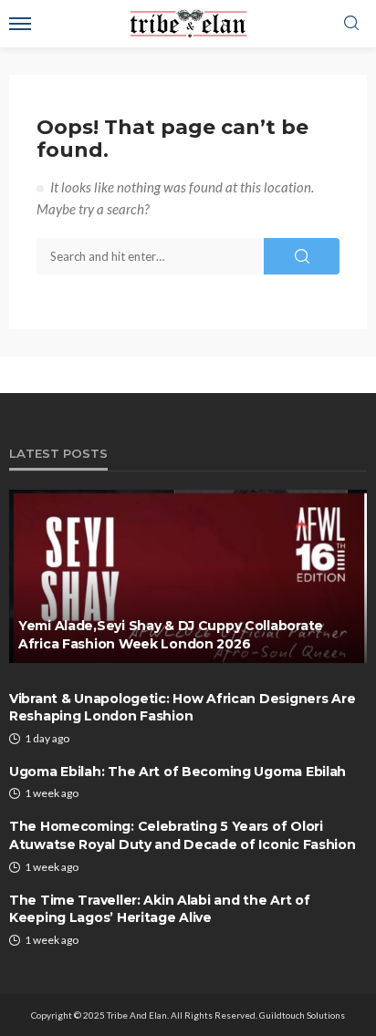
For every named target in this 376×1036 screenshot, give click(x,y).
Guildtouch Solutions (302, 1015)
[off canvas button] (20, 23)
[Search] (351, 23)
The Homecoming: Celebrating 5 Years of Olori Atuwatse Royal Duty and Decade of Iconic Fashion (182, 835)
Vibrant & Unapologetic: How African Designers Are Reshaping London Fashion (182, 707)
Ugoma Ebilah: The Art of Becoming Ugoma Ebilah (177, 771)
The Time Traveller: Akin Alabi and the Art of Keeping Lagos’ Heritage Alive (159, 909)
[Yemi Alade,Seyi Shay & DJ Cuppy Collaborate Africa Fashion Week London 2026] (188, 576)
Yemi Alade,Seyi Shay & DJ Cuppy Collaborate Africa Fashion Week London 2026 (170, 634)
